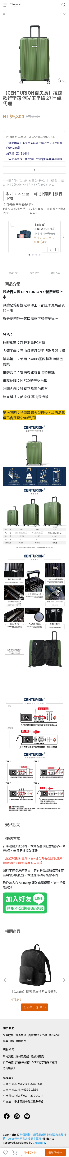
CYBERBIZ (39, 1142)
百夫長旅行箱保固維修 (16, 1062)
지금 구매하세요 (56, 1152)
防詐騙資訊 (9, 1068)
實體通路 (21, 1041)
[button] (63, 236)
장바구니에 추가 (32, 1152)
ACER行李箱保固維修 (45, 1062)
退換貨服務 (37, 1056)
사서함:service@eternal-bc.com (23, 1095)
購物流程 (8, 1056)
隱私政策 (54, 1035)
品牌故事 (8, 1035)
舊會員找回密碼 (37, 1035)
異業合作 (8, 1041)
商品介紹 (13, 272)
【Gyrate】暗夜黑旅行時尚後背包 (34, 991)
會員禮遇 (21, 1035)
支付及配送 (22, 1056)
